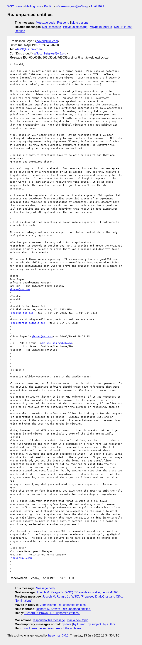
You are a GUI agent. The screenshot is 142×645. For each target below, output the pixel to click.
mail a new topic (77, 620)
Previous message (75, 26)
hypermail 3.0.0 (58, 635)
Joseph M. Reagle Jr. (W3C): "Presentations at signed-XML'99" (77, 592)
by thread (79, 624)
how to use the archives (38, 628)
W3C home (14, 6)
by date (66, 624)
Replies (20, 30)
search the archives (68, 628)
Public (48, 6)
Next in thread (123, 26)
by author (109, 624)
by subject (94, 624)
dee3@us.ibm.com (28, 49)
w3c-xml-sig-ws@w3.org (71, 6)
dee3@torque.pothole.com (28, 322)
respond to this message (49, 620)
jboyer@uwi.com (47, 41)
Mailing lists (33, 6)
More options (79, 22)
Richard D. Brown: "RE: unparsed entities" (63, 608)
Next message (51, 26)
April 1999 (97, 6)
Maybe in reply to (101, 26)
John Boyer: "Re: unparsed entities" (63, 604)
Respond (63, 22)
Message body (45, 22)
